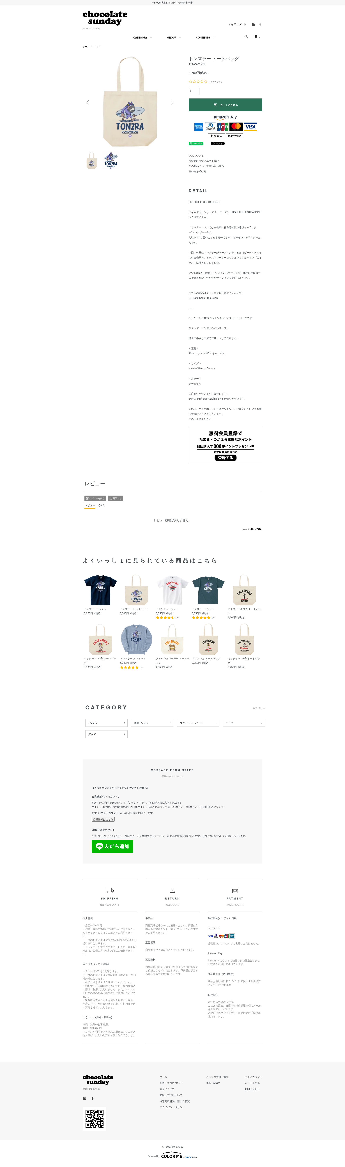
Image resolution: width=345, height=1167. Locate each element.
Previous (88, 102)
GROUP (171, 37)
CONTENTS (203, 37)
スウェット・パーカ (191, 723)
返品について (196, 155)
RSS (208, 1083)
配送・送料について (171, 1083)
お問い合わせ (252, 1089)
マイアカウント (237, 24)
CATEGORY (140, 37)
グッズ (92, 734)
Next (172, 102)
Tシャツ (92, 723)
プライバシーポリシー (172, 1107)
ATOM (216, 1083)
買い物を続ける (197, 171)
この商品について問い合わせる (206, 166)
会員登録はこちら (103, 819)
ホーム (86, 46)
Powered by (154, 1155)
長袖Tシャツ (141, 723)
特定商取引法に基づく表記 (204, 161)
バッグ (97, 46)
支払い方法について (171, 1095)
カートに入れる (229, 105)
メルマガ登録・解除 (217, 1076)
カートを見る (252, 1083)
